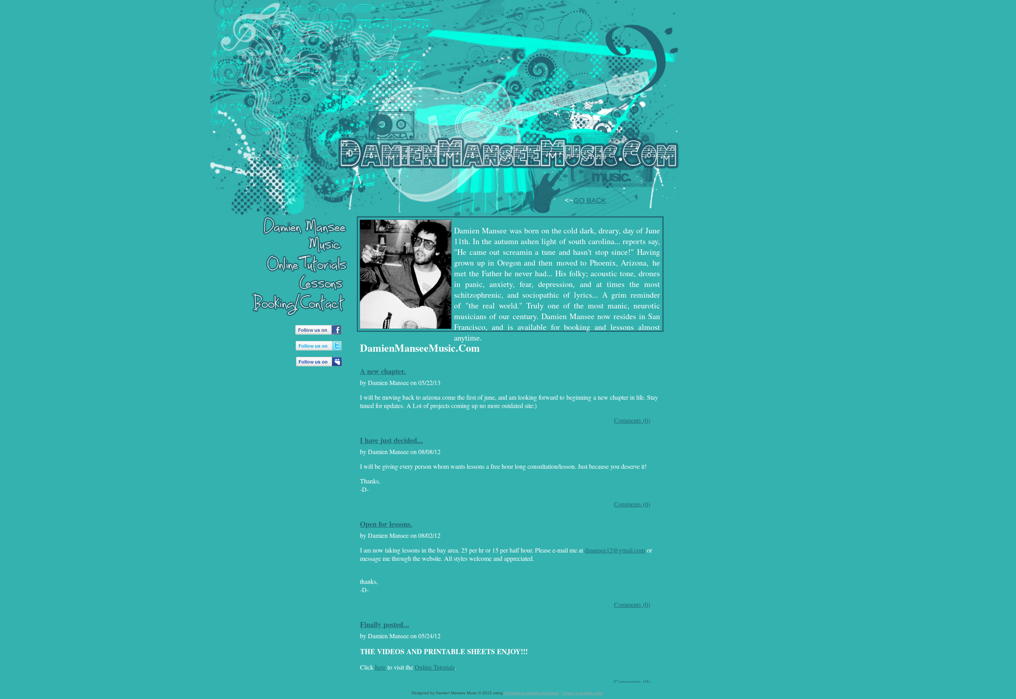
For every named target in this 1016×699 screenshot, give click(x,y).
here (380, 667)
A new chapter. (383, 371)
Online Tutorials (435, 667)
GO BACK (589, 200)
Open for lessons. (386, 524)
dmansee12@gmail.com (615, 550)
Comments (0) (632, 420)
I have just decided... (391, 440)
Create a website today (583, 693)
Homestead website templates (531, 693)
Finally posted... (384, 624)
